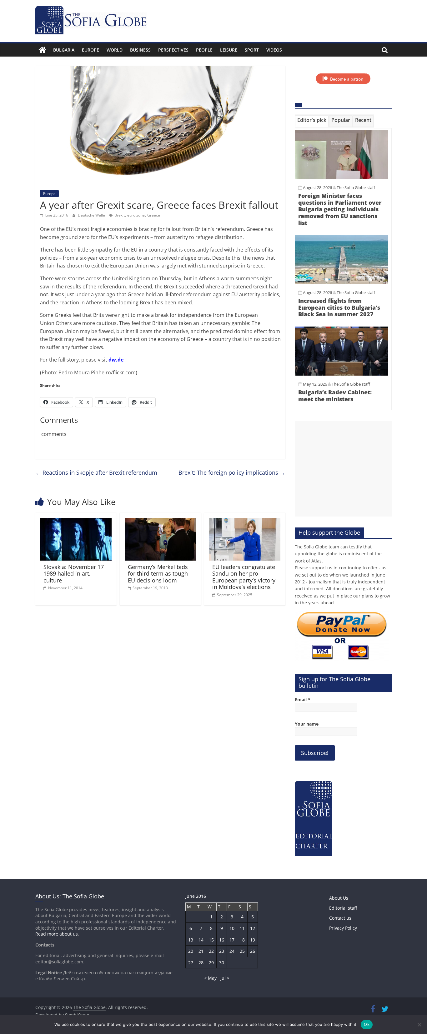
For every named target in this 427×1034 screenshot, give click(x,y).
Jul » (224, 978)
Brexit (119, 215)
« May (210, 978)
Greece (153, 215)
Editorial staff (343, 908)
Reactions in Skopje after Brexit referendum (96, 472)
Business (140, 50)
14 (200, 940)
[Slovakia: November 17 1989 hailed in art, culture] (76, 521)
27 (190, 963)
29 (211, 963)
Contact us (340, 918)
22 (211, 951)
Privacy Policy (343, 928)
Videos (274, 50)
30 (221, 963)
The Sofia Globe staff (356, 187)
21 (200, 951)
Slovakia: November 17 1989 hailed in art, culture (73, 573)
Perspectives (173, 50)
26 (252, 951)
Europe (90, 50)
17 (231, 940)
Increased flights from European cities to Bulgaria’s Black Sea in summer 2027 (339, 307)
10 (231, 928)
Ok (366, 1024)
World (115, 50)
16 (221, 940)
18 (242, 940)
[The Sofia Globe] (42, 50)
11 (242, 928)
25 (242, 951)
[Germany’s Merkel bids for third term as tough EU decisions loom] (160, 521)
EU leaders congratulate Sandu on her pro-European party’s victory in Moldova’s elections (243, 577)
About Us (338, 898)
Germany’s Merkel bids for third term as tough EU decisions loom (158, 573)
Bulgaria (63, 50)
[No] (419, 1025)
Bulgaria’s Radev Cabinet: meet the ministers (335, 395)
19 (252, 940)
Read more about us (56, 934)
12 (252, 928)
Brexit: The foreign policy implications (231, 472)
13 (190, 940)
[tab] (312, 121)
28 (200, 963)
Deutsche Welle (92, 215)
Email (302, 699)
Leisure (228, 50)
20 (190, 951)
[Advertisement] (343, 469)
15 (211, 940)
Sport (252, 50)
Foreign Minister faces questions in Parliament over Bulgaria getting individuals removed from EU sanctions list (339, 209)
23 (221, 951)
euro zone (136, 215)
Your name (307, 724)
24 (231, 951)
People (204, 50)
